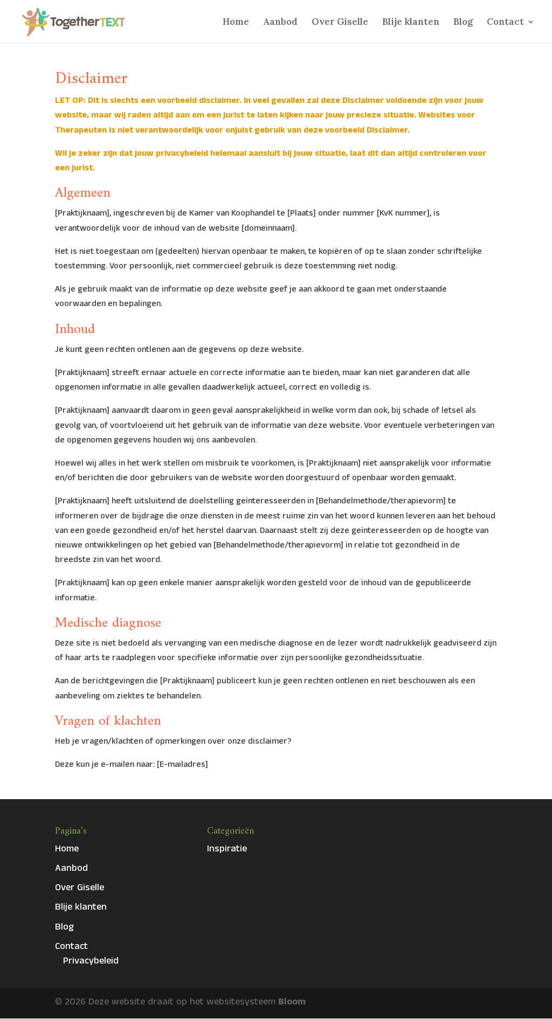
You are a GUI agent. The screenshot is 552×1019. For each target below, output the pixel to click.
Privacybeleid (91, 962)
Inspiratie (227, 850)
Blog (463, 22)
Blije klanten (410, 22)
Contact (505, 22)
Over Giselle (340, 22)
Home (236, 22)
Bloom (292, 1003)
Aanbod (280, 22)
